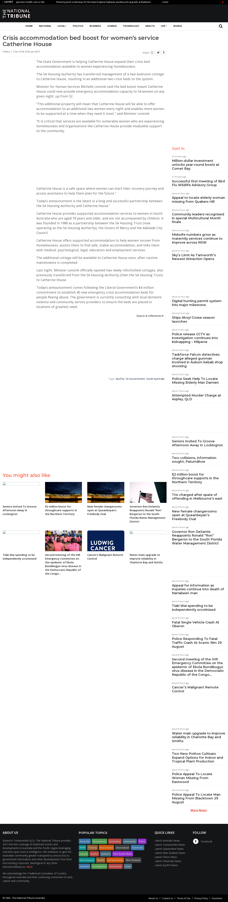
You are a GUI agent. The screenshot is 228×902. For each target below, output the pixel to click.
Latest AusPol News (166, 865)
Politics (78, 25)
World (177, 25)
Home (29, 25)
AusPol (120, 378)
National (45, 25)
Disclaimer (217, 898)
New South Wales (122, 853)
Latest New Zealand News (170, 853)
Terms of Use (183, 898)
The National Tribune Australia (28, 898)
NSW (82, 847)
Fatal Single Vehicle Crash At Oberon (195, 624)
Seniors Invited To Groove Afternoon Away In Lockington (197, 443)
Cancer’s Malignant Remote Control (195, 689)
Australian (115, 841)
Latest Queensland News (169, 848)
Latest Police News (166, 857)
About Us (153, 898)
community (130, 841)
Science (112, 25)
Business (95, 25)
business (84, 866)
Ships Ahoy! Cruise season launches (193, 320)
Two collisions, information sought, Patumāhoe (194, 460)
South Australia (155, 378)
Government (99, 841)
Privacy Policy (201, 898)
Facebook (206, 841)
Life (163, 25)
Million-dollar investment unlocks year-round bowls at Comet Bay (195, 164)
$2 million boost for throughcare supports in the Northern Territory (195, 478)
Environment (87, 860)
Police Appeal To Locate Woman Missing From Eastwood (192, 778)
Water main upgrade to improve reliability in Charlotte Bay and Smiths (198, 737)
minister (105, 853)
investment (115, 866)
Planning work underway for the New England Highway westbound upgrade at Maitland (88, 2)
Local (61, 25)
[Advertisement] (160, 13)
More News (199, 810)
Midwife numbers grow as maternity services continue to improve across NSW (197, 238)
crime (128, 866)
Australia (85, 841)
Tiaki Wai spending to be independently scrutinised (194, 608)
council (83, 853)
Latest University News (168, 861)
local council (106, 847)
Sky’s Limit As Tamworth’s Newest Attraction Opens (194, 257)
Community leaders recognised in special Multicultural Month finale (198, 218)
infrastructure (115, 860)
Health (150, 25)
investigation (99, 866)
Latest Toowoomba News (170, 844)
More (29, 866)
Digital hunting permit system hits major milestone (197, 303)
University (137, 847)
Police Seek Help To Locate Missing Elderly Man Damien (195, 381)
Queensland (122, 847)
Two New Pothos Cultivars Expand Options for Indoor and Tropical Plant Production (197, 757)
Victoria (92, 847)
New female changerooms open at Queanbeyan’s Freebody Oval (194, 515)
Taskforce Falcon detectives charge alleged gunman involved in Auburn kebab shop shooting (197, 360)
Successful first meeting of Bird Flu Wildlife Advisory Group (198, 183)
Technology (131, 25)
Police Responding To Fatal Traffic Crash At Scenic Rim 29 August (197, 642)
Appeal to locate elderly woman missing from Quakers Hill (198, 200)
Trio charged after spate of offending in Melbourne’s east (197, 497)
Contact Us (167, 898)
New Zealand (133, 860)
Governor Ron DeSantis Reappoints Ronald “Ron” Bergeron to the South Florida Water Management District (197, 537)
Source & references (149, 315)
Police (142, 841)
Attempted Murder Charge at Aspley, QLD (196, 397)
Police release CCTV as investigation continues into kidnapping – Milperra (195, 338)
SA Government (135, 378)
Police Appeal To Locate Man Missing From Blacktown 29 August (196, 798)
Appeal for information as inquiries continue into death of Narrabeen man (198, 589)
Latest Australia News (167, 840)
